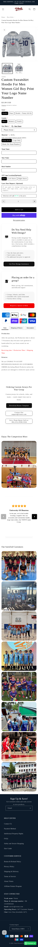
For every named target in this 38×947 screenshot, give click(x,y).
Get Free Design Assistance (19, 264)
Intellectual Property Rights (13, 833)
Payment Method (10, 828)
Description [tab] (30, 328)
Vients (15, 943)
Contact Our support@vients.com (19, 413)
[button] (3, 9)
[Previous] (3, 516)
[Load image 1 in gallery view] (7, 68)
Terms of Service (10, 876)
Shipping (4, 105)
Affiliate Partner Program (13, 886)
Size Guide (8, 848)
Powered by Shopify (23, 943)
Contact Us (8, 824)
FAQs (6, 838)
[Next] (34, 516)
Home (3, 17)
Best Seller (10, 17)
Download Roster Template (19, 405)
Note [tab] (4, 328)
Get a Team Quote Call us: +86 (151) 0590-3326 (19, 421)
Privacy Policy (9, 866)
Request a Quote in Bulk (19, 305)
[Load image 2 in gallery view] (19, 68)
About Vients (8, 881)
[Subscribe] (30, 808)
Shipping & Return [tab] (16, 328)
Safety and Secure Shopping (14, 843)
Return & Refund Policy (12, 861)
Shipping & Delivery (11, 871)
